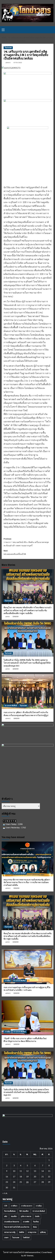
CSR (5, 1206)
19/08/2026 (15, 669)
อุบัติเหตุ (43, 1232)
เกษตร (6, 1237)
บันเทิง (37, 1216)
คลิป (5, 1216)
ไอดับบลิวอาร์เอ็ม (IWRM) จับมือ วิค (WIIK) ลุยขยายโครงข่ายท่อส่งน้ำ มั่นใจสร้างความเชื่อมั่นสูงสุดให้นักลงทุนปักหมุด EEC (27, 663)
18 (21, 1177)
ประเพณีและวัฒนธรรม (11, 1221)
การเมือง (7, 873)
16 (7, 1177)
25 (21, 1182)
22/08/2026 (15, 617)
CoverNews (47, 1252)
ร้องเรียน (36, 1221)
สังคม (35, 1227)
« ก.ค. (5, 1193)
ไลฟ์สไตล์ (26, 1237)
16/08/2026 (16, 718)
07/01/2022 (18, 62)
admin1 (8, 62)
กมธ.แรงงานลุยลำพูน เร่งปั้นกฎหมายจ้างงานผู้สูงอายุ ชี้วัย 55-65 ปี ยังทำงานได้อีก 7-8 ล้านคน (27, 988)
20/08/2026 (16, 993)
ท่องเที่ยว (14, 1216)
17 (14, 1177)
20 (35, 1177)
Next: (15, 552)
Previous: (26, 542)
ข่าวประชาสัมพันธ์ (11, 706)
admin (7, 616)
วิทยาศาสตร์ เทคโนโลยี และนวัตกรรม (16, 1227)
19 (27, 1177)
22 (49, 1177)
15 (49, 1171)
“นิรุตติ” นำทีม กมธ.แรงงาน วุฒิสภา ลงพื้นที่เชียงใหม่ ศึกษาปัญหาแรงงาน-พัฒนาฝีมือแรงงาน (25, 1040)
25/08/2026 (16, 888)
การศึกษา (14, 1206)
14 (42, 1171)
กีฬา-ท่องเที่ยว (24, 1211)
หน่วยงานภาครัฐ (9, 1232)
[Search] (51, 29)
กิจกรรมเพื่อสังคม (10, 1211)
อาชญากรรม (32, 1232)
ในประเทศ (8, 48)
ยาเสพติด (26, 1221)
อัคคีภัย (21, 1232)
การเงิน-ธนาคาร (26, 1206)
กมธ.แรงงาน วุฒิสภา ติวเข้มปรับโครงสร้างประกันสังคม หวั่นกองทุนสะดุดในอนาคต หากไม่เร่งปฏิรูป (26, 714)
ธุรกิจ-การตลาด (26, 1216)
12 (27, 1171)
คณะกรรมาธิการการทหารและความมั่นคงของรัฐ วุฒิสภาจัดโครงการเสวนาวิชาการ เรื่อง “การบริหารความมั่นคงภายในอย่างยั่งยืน (27, 882)
